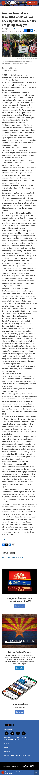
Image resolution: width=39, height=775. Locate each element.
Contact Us (7, 751)
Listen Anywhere (19, 704)
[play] (3, 773)
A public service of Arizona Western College (17, 755)
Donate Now (19, 606)
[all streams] (36, 772)
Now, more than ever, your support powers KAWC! (19, 600)
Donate (33, 3)
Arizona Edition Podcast (19, 652)
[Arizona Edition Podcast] (19, 631)
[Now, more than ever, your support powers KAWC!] (19, 581)
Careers (6, 747)
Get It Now (19, 712)
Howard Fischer (14, 29)
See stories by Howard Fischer (12, 557)
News (5, 539)
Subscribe (19, 668)
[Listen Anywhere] (19, 688)
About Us (6, 743)
